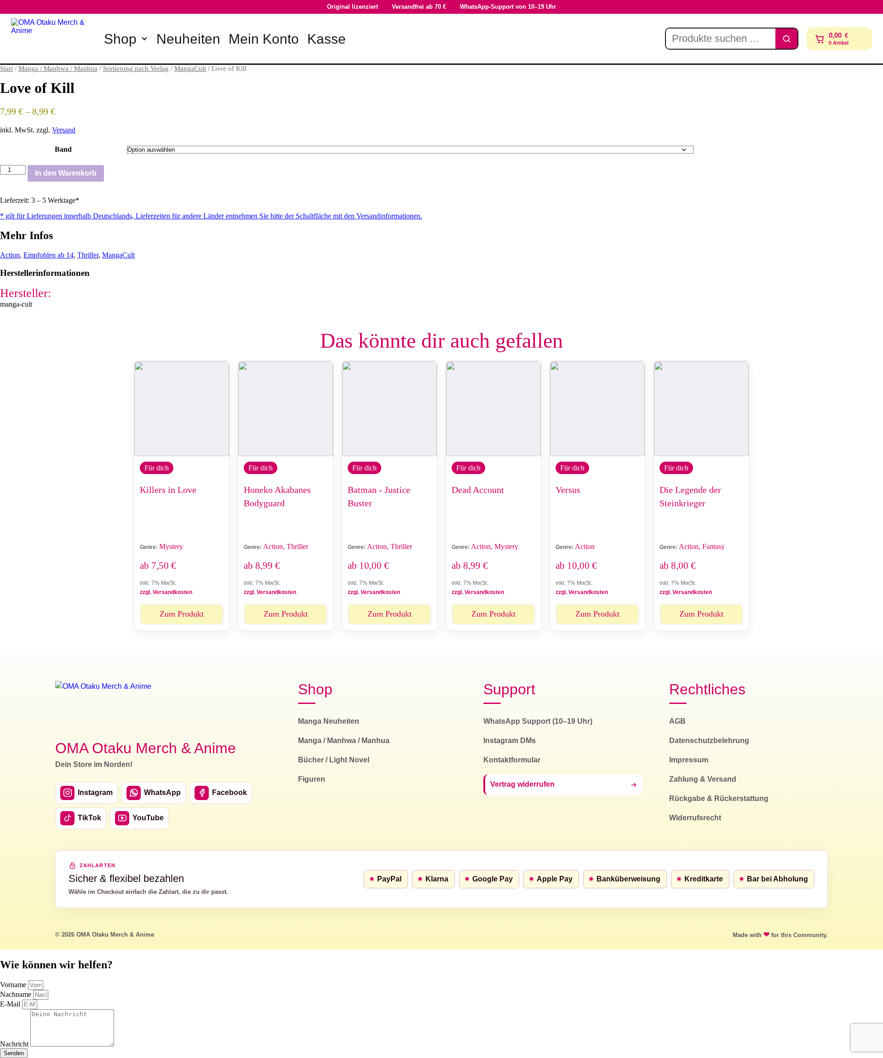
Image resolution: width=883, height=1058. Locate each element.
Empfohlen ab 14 (48, 255)
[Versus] (597, 408)
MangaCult (190, 68)
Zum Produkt (182, 613)
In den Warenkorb (66, 173)
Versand (63, 130)
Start (6, 68)
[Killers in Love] (181, 408)
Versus (568, 490)
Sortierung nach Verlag (136, 68)
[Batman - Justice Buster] (389, 408)
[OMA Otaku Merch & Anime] (51, 38)
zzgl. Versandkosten (166, 592)
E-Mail (11, 1004)
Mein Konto (264, 38)
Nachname (16, 994)
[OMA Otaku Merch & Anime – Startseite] (103, 705)
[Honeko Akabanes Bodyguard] (285, 408)
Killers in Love (168, 490)
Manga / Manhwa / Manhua (57, 68)
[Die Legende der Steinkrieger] (701, 408)
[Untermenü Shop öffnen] (144, 38)
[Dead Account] (493, 408)
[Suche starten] (786, 39)
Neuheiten (188, 38)
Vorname (14, 985)
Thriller (87, 255)
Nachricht (15, 1044)
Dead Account (478, 490)
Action (10, 255)
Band (63, 149)
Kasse (326, 38)
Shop (120, 38)
